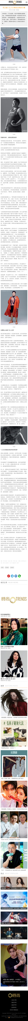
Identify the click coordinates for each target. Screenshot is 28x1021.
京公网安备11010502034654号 (16, 1017)
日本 (20, 349)
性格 (15, 457)
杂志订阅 (14, 1000)
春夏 (4, 173)
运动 (13, 67)
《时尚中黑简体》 (14, 1010)
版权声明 (14, 1005)
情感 (10, 142)
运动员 (12, 567)
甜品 (4, 511)
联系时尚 (14, 1007)
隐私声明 (14, 1002)
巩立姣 (7, 567)
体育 (2, 567)
